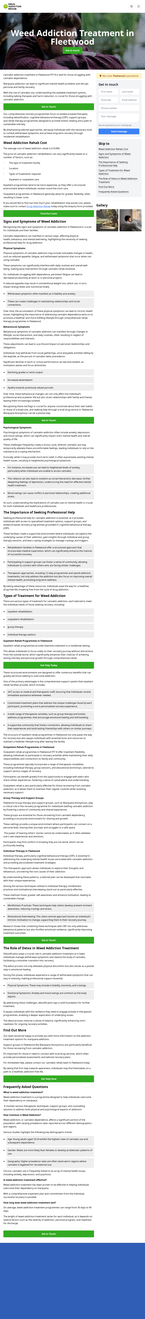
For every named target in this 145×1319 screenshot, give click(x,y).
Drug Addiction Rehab (38, 206)
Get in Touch (49, 106)
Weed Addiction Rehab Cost (113, 149)
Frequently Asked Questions (114, 191)
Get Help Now (48, 1078)
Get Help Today (48, 665)
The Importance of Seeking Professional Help (113, 164)
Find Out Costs (48, 213)
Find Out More (106, 186)
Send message (119, 131)
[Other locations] (132, 6)
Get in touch (73, 50)
